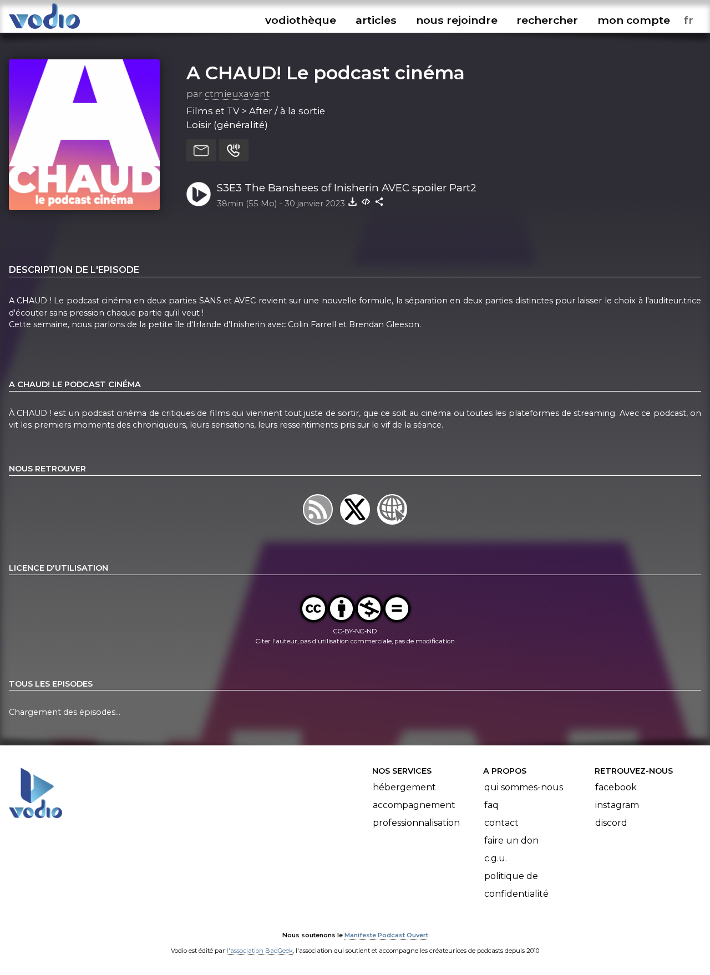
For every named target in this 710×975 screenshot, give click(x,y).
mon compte (633, 20)
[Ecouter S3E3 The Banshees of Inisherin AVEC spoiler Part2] (198, 194)
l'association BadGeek (260, 950)
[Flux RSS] (318, 524)
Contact (501, 822)
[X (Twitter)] (355, 524)
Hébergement (404, 787)
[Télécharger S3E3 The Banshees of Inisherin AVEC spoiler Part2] (352, 201)
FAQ (491, 805)
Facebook (616, 787)
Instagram (617, 805)
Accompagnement (414, 805)
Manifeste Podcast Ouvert (386, 935)
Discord (611, 822)
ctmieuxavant (237, 93)
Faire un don (511, 840)
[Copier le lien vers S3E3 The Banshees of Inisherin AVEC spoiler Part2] (379, 201)
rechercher (547, 20)
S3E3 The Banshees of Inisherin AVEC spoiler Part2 (346, 187)
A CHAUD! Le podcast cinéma (325, 73)
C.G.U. (495, 858)
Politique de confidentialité (516, 885)
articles (376, 20)
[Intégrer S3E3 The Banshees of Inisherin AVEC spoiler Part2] (366, 201)
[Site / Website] (392, 524)
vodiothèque (300, 20)
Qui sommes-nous (523, 787)
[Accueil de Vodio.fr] (44, 29)
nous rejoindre (457, 20)
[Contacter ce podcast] (201, 150)
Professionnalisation (416, 822)
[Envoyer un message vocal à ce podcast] (233, 150)
